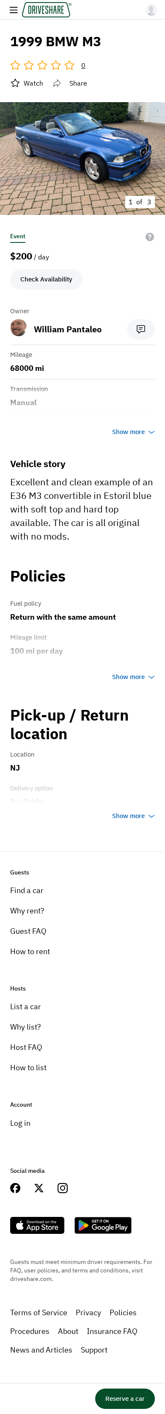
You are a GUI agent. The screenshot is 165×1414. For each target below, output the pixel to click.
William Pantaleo (68, 329)
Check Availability (46, 279)
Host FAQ (26, 1047)
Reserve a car (125, 1399)
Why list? (25, 1027)
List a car (25, 1006)
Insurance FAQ (112, 1331)
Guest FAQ (28, 931)
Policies (123, 1312)
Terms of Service (38, 1312)
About (68, 1331)
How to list (28, 1067)
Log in (20, 1123)
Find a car (27, 890)
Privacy (88, 1312)
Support (94, 1350)
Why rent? (27, 911)
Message (141, 329)
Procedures (30, 1331)
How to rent (30, 951)
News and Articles (41, 1350)
